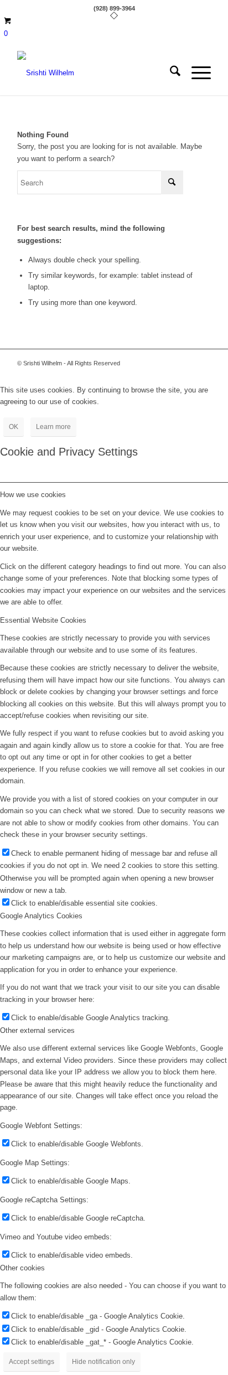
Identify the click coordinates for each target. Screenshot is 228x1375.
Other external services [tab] (37, 1030)
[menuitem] (169, 73)
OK (13, 427)
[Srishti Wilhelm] (94, 73)
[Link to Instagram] (202, 363)
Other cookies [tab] (22, 1268)
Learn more (53, 427)
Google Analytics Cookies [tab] (41, 916)
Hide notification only (103, 1362)
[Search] (169, 73)
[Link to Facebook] (186, 363)
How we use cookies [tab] (33, 494)
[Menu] (195, 73)
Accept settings (31, 1362)
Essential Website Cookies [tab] (43, 620)
